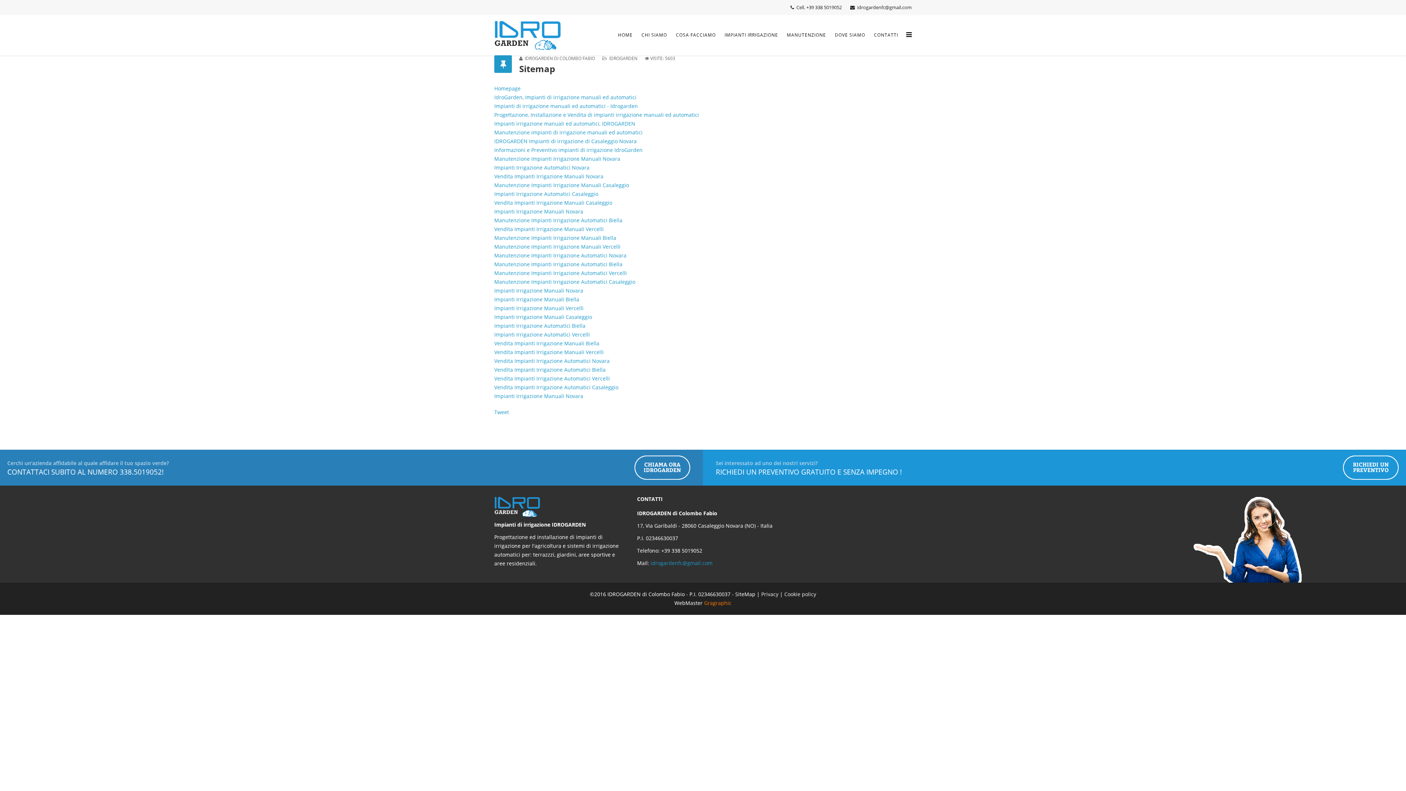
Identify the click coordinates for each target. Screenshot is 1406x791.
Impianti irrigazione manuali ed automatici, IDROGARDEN (564, 123)
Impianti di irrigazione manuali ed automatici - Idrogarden (566, 106)
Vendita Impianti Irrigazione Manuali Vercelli (549, 229)
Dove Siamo (850, 35)
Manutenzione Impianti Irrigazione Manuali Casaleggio (561, 185)
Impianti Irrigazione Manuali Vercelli (539, 308)
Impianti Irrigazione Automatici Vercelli (542, 334)
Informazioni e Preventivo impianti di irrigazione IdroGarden (568, 149)
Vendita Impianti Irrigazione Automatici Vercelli (552, 378)
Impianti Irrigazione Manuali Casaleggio (543, 316)
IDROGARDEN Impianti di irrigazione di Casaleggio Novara (565, 141)
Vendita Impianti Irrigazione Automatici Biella (550, 369)
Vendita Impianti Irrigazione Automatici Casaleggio (556, 387)
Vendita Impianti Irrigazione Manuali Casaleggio (553, 202)
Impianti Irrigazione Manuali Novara (538, 211)
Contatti (886, 35)
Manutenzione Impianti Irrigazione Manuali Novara (557, 158)
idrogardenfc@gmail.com (682, 563)
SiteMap (745, 594)
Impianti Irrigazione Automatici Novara (541, 167)
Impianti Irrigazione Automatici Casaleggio (546, 193)
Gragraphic (718, 602)
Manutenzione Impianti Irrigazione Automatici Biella (558, 220)
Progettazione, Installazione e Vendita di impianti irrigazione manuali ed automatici (596, 114)
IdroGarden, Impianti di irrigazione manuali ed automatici (565, 97)
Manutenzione (806, 35)
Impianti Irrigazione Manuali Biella (536, 299)
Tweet (501, 412)
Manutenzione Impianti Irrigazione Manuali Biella (555, 237)
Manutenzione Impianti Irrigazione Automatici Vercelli (560, 273)
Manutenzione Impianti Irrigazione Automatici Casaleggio (564, 281)
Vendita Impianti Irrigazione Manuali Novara (548, 176)
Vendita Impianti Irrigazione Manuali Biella (546, 343)
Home (625, 35)
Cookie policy (800, 594)
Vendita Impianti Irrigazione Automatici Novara (552, 360)
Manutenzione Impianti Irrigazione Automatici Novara (560, 255)
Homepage (507, 88)
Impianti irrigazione (751, 35)
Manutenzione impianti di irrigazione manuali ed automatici (568, 132)
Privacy (770, 594)
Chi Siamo (654, 35)
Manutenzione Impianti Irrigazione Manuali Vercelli (557, 246)
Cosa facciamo (696, 35)
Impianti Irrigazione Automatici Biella (539, 325)
